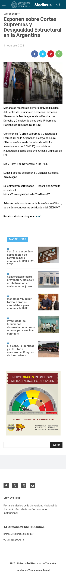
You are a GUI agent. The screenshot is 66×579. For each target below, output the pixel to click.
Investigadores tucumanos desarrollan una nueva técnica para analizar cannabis (21, 327)
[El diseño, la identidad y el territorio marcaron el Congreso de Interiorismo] (48, 349)
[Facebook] (34, 53)
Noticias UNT (12, 14)
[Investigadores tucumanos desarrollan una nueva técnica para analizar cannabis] (48, 324)
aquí (38, 216)
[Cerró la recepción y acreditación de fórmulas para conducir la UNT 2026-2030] (48, 255)
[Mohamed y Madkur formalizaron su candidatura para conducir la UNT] (48, 302)
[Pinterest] (50, 53)
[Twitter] (42, 53)
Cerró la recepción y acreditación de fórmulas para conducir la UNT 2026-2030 (21, 258)
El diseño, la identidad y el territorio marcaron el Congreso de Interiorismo (21, 350)
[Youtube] (32, 485)
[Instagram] (23, 485)
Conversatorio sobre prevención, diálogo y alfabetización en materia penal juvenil (20, 281)
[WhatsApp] (58, 53)
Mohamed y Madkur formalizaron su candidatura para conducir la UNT (19, 303)
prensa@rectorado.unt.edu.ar (18, 534)
